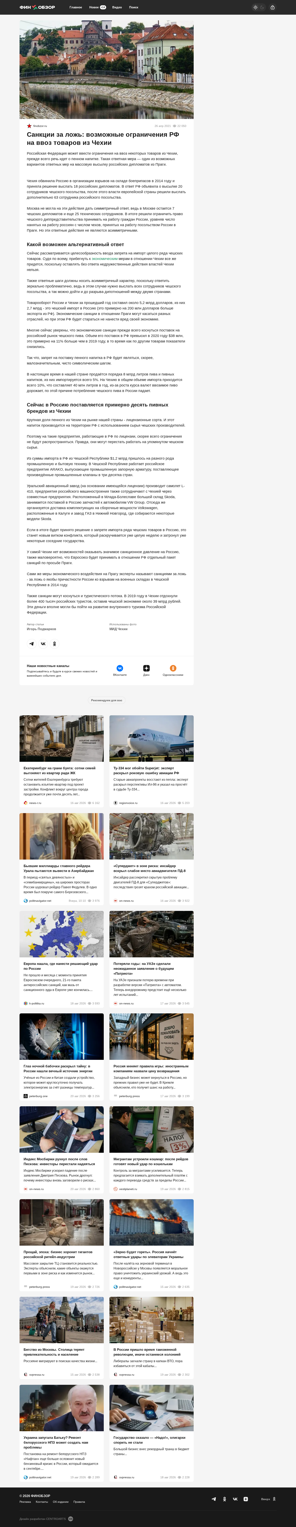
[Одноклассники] (225, 1499)
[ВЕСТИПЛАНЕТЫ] (115, 1189)
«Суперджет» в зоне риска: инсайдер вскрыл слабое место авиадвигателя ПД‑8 (150, 868)
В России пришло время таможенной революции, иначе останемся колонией (147, 1352)
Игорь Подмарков (41, 629)
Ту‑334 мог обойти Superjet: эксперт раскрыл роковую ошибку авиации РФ (146, 770)
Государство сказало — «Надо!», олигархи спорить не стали (149, 1440)
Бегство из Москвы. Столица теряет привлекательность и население (54, 1352)
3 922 (186, 900)
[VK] (235, 1499)
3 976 (96, 900)
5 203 (186, 803)
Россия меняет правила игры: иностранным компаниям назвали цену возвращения (151, 1068)
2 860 (96, 1189)
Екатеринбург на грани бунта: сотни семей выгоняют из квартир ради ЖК (59, 770)
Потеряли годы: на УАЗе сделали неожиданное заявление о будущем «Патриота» (144, 968)
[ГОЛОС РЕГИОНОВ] (115, 803)
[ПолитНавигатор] (25, 900)
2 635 (186, 1286)
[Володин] (29, 126)
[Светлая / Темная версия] (258, 7)
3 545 (186, 1003)
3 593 (96, 1003)
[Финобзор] (37, 7)
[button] (32, 644)
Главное (76, 7)
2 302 (186, 1374)
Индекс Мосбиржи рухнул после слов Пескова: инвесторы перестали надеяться (59, 1161)
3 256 (96, 1096)
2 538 (96, 1374)
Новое (97, 7)
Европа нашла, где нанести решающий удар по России (61, 966)
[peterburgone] (25, 1096)
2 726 (96, 1286)
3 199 (186, 1096)
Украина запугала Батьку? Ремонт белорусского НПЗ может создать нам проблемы (56, 1442)
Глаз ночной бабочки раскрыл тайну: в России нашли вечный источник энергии (58, 1068)
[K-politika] (25, 1003)
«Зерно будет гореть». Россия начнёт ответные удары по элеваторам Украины (148, 1254)
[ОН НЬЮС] (115, 900)
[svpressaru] (25, 1374)
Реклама (25, 1501)
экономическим (105, 259)
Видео (117, 7)
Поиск (133, 7)
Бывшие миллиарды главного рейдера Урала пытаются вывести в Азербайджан (59, 868)
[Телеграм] (214, 1499)
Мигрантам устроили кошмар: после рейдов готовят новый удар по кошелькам (151, 1161)
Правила (79, 1501)
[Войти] (273, 7)
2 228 (186, 1477)
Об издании (61, 1501)
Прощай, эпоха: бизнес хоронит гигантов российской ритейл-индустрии (58, 1254)
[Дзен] (246, 1499)
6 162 (96, 803)
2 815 (186, 1189)
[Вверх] (269, 1499)
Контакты (42, 1501)
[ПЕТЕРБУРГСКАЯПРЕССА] (115, 1096)
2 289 (96, 1477)
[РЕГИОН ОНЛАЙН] (25, 803)
